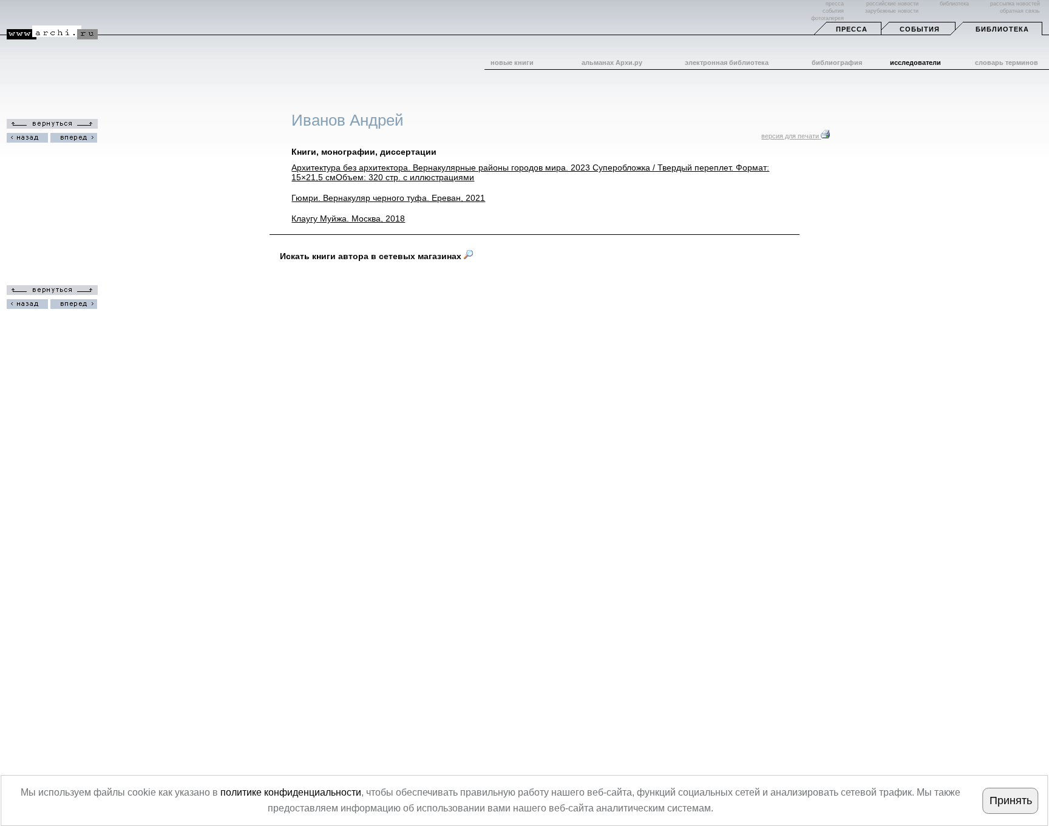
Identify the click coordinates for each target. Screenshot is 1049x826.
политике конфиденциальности (290, 792)
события (833, 11)
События (920, 29)
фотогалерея (827, 18)
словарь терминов (1006, 62)
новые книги (512, 62)
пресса (835, 4)
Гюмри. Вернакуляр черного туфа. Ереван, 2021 (388, 198)
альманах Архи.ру (612, 62)
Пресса (851, 29)
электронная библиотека (727, 62)
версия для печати (791, 136)
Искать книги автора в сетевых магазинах (372, 256)
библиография (837, 62)
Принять (1011, 800)
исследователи (915, 62)
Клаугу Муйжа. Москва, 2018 (348, 218)
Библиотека (1002, 29)
